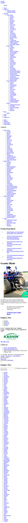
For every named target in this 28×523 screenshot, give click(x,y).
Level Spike (13, 34)
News (8, 113)
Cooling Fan (13, 40)
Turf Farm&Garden (11, 80)
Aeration (12, 47)
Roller (11, 23)
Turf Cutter (12, 64)
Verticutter (12, 33)
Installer (12, 22)
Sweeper (12, 27)
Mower (12, 38)
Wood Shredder (14, 102)
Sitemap (3, 356)
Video (5, 114)
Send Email (3, 358)
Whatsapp (10, 360)
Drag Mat (12, 106)
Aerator (12, 16)
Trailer (11, 31)
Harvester (12, 20)
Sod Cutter (12, 24)
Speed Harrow (13, 73)
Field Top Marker (11, 166)
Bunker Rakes (13, 37)
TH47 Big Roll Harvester (13, 239)
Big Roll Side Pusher (15, 71)
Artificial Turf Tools (15, 104)
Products (6, 13)
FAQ (5, 116)
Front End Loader (14, 107)
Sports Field (10, 45)
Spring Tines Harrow (15, 72)
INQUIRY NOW (5, 341)
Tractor (11, 30)
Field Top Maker (14, 51)
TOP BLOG (9, 356)
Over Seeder (13, 36)
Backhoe (12, 110)
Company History (11, 12)
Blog (5, 111)
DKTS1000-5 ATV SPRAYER (14, 233)
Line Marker (13, 57)
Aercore (12, 82)
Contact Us (6, 117)
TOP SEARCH (16, 356)
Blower (12, 17)
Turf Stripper (13, 95)
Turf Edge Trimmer (14, 75)
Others (8, 103)
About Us (6, 9)
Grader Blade (13, 52)
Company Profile (11, 10)
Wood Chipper (13, 43)
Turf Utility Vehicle (14, 44)
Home (5, 8)
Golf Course (10, 15)
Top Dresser (13, 29)
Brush (11, 19)
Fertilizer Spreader (14, 41)
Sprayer (12, 26)
